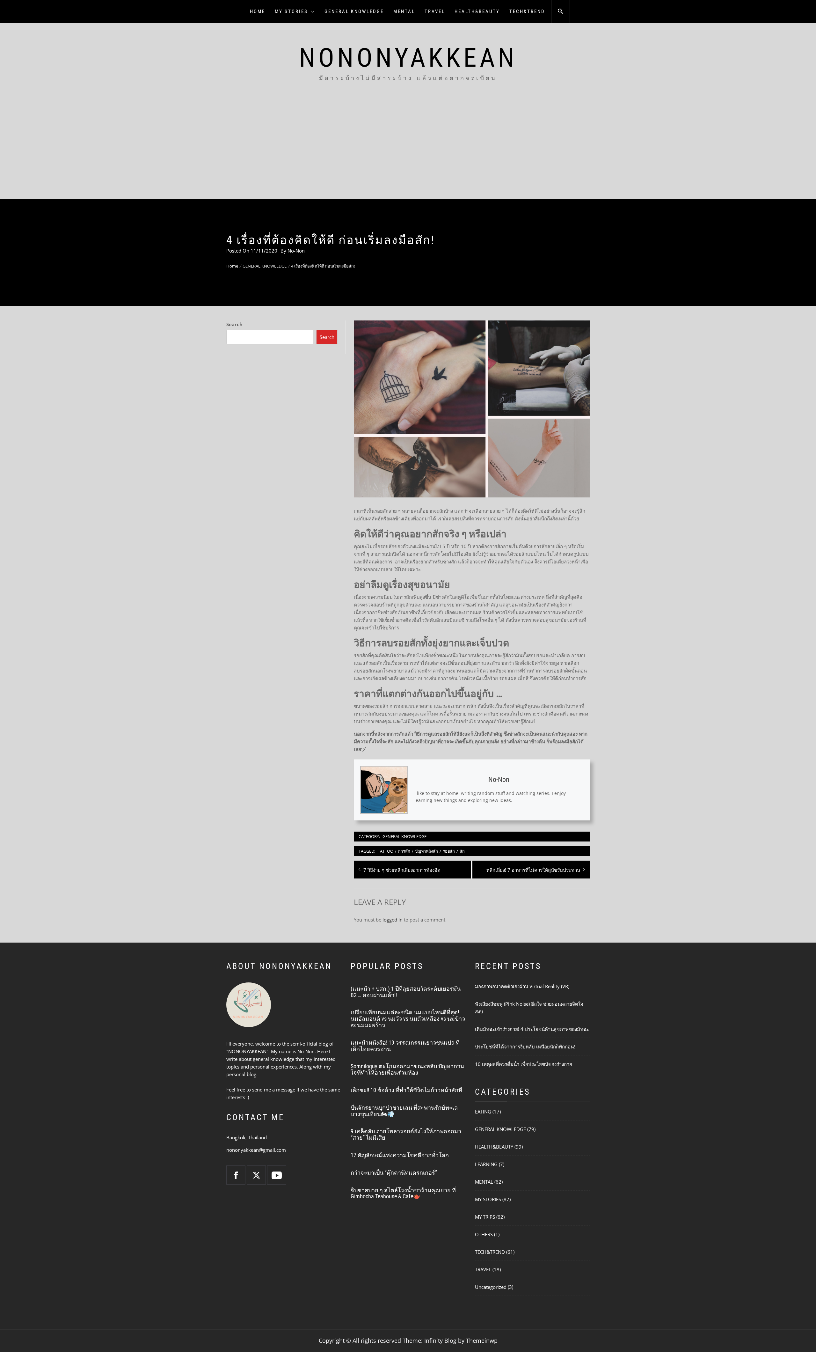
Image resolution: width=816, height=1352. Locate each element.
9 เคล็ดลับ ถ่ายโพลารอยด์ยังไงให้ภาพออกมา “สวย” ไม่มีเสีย (406, 1134)
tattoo (385, 851)
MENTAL (404, 11)
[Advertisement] (408, 151)
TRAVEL (435, 11)
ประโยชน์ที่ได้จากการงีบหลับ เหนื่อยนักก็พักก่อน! (525, 1046)
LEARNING (486, 1164)
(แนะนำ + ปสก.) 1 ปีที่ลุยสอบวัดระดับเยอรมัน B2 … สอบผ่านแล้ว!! (406, 991)
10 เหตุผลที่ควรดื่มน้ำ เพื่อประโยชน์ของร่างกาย (523, 1064)
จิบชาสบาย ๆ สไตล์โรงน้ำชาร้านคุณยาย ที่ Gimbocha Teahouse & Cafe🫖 (403, 1193)
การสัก (404, 851)
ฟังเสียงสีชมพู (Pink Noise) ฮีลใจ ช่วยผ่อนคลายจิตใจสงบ (529, 1008)
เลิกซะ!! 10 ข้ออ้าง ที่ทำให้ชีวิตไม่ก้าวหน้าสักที (406, 1090)
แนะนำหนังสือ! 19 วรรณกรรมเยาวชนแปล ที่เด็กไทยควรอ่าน (405, 1045)
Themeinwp (482, 1340)
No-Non (296, 250)
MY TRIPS (485, 1217)
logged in (392, 919)
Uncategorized (490, 1287)
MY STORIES (291, 11)
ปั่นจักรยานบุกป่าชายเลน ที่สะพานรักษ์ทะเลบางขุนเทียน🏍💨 (404, 1110)
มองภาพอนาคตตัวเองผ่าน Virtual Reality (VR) (522, 986)
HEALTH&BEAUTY (477, 11)
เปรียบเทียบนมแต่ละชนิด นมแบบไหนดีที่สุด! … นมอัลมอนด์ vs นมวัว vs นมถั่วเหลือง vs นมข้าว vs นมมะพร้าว (408, 1018)
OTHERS (484, 1234)
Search (234, 324)
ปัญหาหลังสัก (426, 851)
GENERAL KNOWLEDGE (354, 11)
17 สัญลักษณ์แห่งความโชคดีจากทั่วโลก (400, 1155)
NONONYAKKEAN (408, 57)
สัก (462, 851)
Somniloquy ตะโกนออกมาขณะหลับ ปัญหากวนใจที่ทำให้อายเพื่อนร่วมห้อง (407, 1069)
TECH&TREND (527, 11)
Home (257, 11)
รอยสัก (449, 851)
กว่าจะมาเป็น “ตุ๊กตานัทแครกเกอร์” (394, 1172)
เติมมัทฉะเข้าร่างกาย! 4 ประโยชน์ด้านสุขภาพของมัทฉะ (532, 1029)
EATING (483, 1111)
